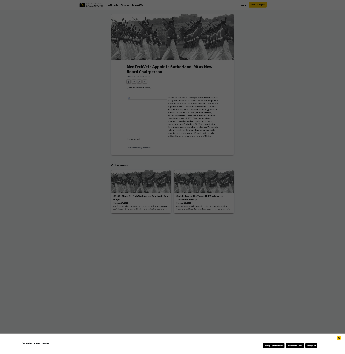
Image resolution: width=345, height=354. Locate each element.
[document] (172, 344)
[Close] (339, 338)
